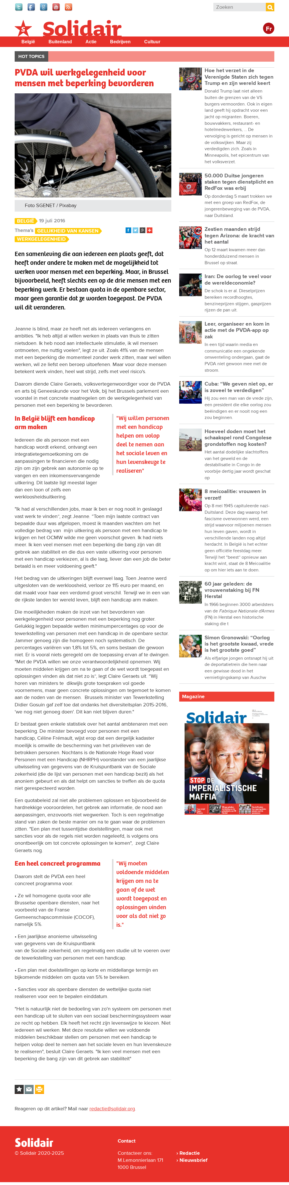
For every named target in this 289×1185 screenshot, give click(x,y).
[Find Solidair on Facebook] (31, 10)
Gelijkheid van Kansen (67, 231)
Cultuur (152, 41)
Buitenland (60, 41)
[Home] (39, 1146)
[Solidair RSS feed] (68, 10)
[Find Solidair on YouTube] (56, 10)
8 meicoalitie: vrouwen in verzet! (235, 494)
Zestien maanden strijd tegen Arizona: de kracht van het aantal (239, 235)
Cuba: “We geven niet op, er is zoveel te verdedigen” (239, 387)
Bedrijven (120, 41)
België (28, 41)
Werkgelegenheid (41, 239)
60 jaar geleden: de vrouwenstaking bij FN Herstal (232, 590)
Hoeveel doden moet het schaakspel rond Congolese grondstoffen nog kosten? (238, 438)
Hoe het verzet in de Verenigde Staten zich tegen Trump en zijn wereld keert (239, 77)
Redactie (189, 1153)
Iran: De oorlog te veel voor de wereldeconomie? (238, 279)
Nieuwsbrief (193, 1160)
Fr (269, 29)
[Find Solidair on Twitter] (19, 10)
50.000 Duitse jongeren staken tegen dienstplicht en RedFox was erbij (239, 182)
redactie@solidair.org (112, 1109)
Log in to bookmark (19, 1089)
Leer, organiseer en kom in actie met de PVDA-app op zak (237, 330)
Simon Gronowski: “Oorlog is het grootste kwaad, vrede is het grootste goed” (239, 644)
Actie (91, 41)
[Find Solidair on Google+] (44, 10)
